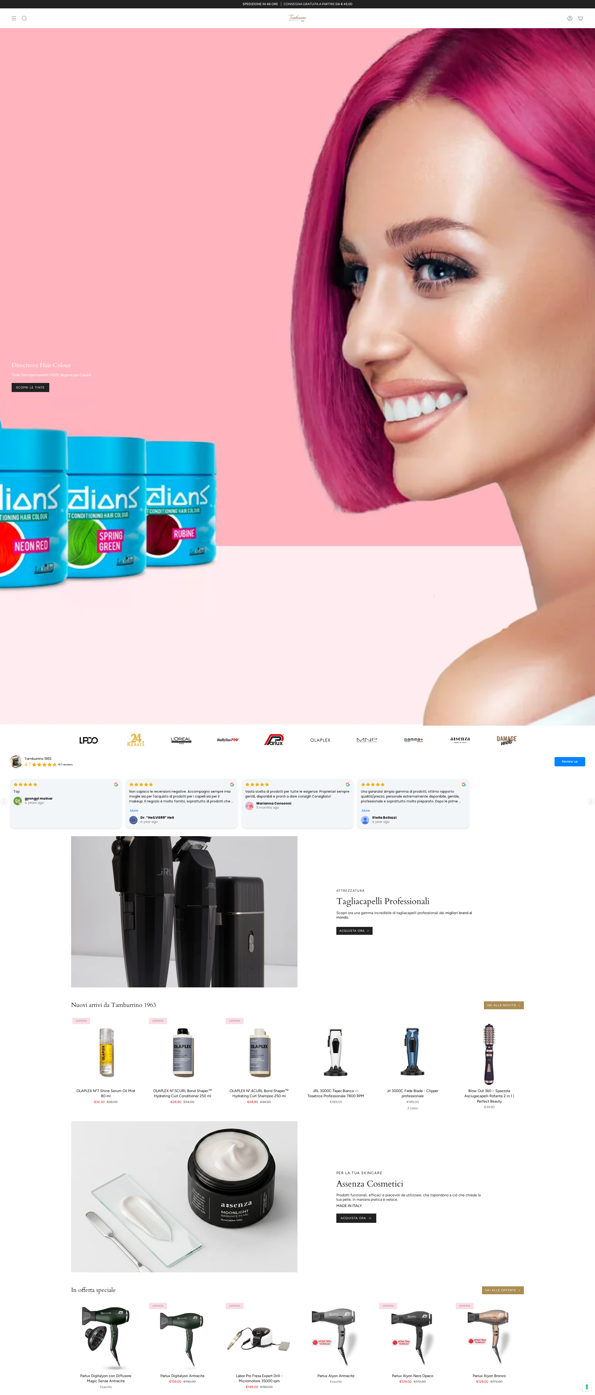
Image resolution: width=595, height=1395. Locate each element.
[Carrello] (580, 18)
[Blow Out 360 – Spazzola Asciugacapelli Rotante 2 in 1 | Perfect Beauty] (489, 1051)
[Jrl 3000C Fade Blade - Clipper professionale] (412, 1051)
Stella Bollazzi (384, 817)
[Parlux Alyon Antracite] (335, 1336)
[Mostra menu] (14, 18)
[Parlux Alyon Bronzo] (489, 1336)
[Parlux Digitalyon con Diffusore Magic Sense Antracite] (105, 1336)
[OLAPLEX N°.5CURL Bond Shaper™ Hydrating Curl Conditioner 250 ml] (182, 1051)
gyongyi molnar (39, 798)
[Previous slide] (4, 802)
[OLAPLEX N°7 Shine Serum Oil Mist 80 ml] (105, 1051)
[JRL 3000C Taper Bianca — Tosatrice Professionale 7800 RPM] (335, 1051)
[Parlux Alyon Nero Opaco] (412, 1336)
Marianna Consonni (273, 803)
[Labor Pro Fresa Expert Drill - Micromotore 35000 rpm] (259, 1336)
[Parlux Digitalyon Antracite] (182, 1336)
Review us (570, 761)
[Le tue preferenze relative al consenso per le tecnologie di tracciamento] (586, 1386)
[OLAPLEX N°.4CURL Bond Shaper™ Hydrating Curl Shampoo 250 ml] (259, 1051)
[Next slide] (591, 802)
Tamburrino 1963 (37, 758)
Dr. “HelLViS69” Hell (157, 817)
